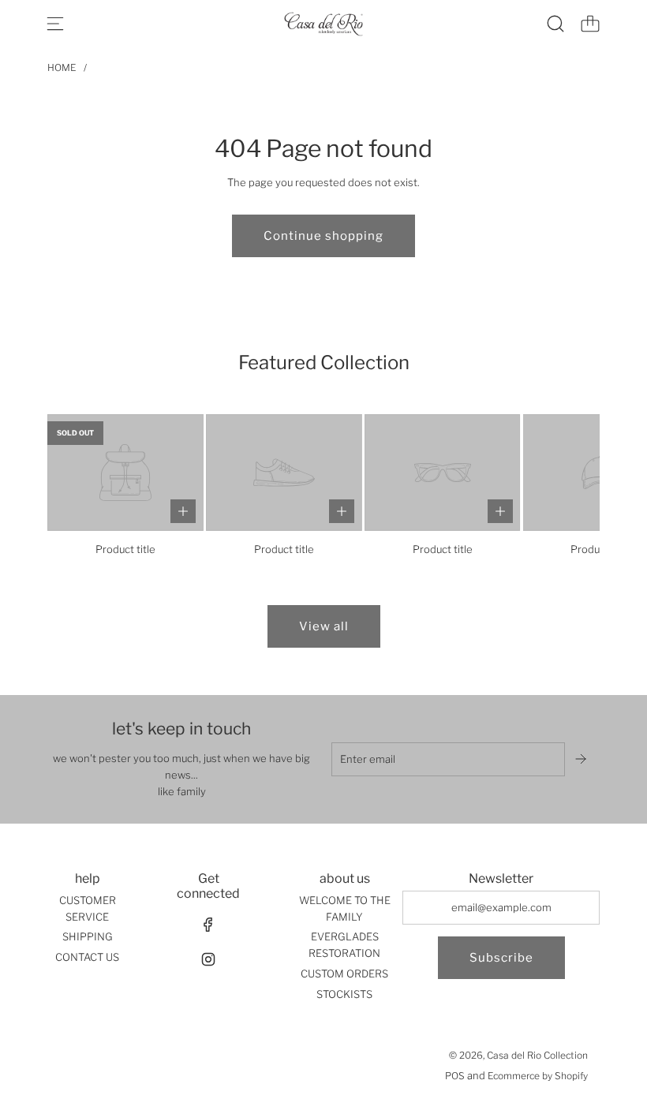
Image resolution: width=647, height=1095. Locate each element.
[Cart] (590, 23)
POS (455, 1076)
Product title (125, 549)
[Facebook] (208, 924)
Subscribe (501, 958)
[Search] (555, 23)
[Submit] (582, 759)
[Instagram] (208, 959)
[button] (85, 486)
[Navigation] (55, 23)
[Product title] (125, 472)
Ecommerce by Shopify (538, 1076)
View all (324, 626)
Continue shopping (323, 236)
